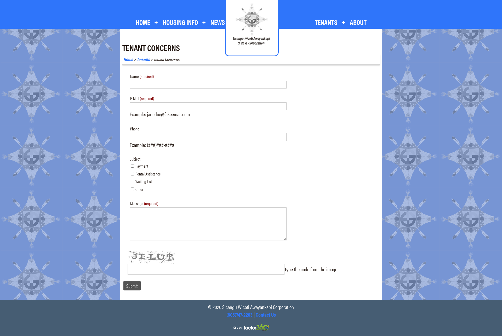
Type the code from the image (310, 269)
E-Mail (142, 98)
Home (143, 22)
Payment (141, 166)
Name (142, 76)
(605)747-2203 (239, 314)
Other (139, 189)
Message (144, 203)
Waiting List (143, 181)
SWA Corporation (251, 24)
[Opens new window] (251, 327)
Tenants (143, 59)
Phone (134, 129)
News (217, 22)
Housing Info (180, 22)
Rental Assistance (148, 174)
